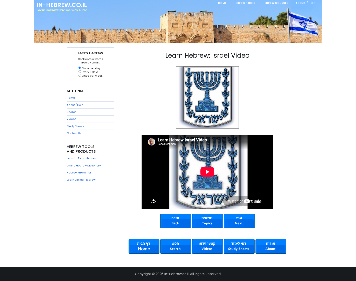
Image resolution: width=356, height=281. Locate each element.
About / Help (75, 105)
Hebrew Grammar (79, 172)
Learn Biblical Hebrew (81, 180)
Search (71, 112)
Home (71, 98)
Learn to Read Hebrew (82, 158)
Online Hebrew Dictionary (84, 165)
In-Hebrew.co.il (62, 5)
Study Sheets (75, 126)
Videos (71, 119)
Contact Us (74, 133)
